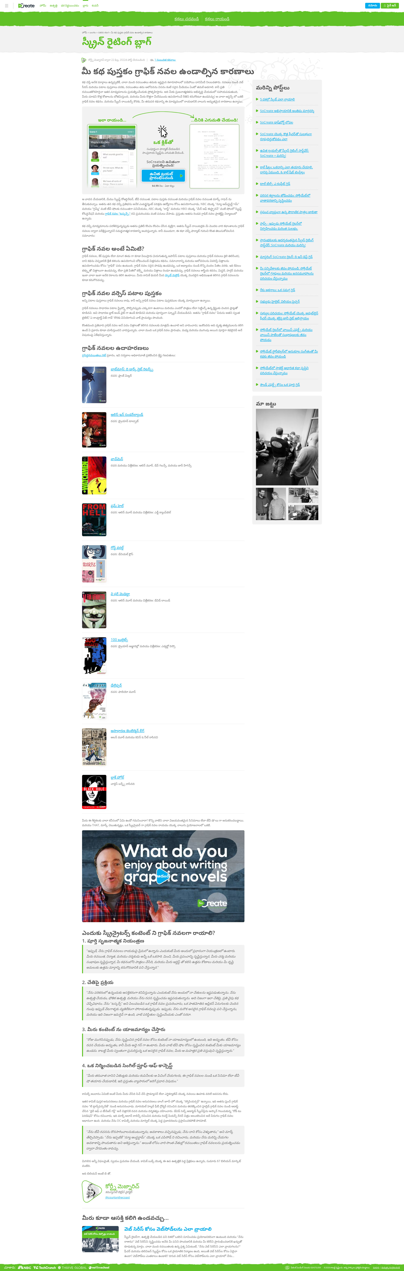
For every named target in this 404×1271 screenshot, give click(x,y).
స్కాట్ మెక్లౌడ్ (172, 275)
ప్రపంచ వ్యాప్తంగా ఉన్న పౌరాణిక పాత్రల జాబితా (289, 212)
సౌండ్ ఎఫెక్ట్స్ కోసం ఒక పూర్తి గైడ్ (280, 384)
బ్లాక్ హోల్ (117, 777)
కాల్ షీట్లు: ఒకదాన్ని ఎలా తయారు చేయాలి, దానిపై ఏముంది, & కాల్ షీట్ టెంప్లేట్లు (286, 169)
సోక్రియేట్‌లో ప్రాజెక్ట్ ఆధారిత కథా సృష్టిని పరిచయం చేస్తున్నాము (284, 370)
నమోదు (372, 5)
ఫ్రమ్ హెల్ (117, 505)
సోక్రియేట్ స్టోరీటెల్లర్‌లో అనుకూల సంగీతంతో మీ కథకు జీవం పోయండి (289, 353)
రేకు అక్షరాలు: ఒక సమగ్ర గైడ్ (277, 290)
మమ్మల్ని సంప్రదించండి (390, 1267)
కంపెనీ (95, 5)
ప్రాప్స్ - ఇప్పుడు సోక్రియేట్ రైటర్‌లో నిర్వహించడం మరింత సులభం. (281, 226)
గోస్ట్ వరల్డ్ (117, 547)
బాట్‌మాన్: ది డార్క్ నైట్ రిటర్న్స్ (132, 369)
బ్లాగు (85, 5)
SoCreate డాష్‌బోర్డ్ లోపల (276, 122)
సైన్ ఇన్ (391, 5)
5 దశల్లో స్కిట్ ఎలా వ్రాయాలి (277, 99)
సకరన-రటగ (103, 32)
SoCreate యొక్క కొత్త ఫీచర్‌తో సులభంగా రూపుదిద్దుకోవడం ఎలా (286, 136)
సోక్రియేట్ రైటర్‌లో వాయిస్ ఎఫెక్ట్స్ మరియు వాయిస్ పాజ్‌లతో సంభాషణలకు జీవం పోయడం (286, 334)
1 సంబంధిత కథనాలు (165, 60)
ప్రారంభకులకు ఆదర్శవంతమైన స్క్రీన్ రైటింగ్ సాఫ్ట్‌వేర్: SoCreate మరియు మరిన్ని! (287, 242)
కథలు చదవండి (187, 18)
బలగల (93, 32)
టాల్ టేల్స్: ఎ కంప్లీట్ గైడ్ (275, 183)
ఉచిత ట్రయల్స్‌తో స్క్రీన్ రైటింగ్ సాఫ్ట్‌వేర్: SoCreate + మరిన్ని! (284, 153)
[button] (287, 447)
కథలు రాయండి (217, 18)
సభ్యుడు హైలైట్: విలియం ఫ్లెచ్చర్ (280, 301)
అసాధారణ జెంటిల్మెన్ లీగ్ (127, 730)
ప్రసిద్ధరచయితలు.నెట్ (94, 355)
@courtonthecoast (117, 1197)
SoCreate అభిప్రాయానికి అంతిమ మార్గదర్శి (287, 110)
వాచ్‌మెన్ (117, 458)
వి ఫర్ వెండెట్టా (120, 593)
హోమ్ (43, 5)
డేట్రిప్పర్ (116, 685)
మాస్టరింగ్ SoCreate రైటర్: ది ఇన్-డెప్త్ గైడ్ (286, 256)
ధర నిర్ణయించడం (70, 5)
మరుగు (376, 1267)
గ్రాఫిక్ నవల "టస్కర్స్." (117, 213)
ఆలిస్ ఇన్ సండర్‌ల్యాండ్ (127, 414)
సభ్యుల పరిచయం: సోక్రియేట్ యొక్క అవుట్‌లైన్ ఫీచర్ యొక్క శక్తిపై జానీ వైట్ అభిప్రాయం (289, 315)
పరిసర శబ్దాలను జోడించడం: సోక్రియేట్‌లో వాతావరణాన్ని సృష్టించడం (285, 198)
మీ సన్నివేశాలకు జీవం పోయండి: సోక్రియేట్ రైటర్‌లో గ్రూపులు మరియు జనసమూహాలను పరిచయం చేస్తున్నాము (287, 273)
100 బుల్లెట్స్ (119, 639)
